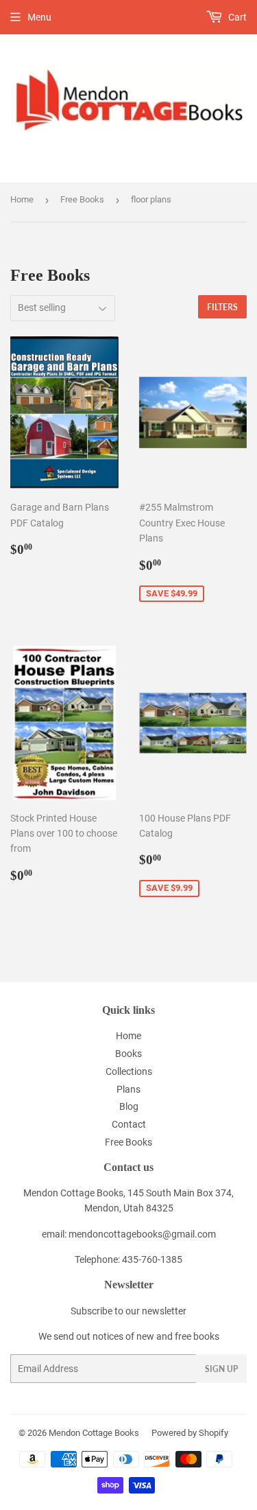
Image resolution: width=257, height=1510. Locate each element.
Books (128, 1053)
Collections (129, 1071)
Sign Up (221, 1369)
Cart (236, 17)
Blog (128, 1106)
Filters (222, 307)
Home (22, 199)
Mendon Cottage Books (94, 1433)
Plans (128, 1089)
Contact (129, 1124)
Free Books (82, 199)
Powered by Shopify (189, 1433)
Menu (39, 17)
